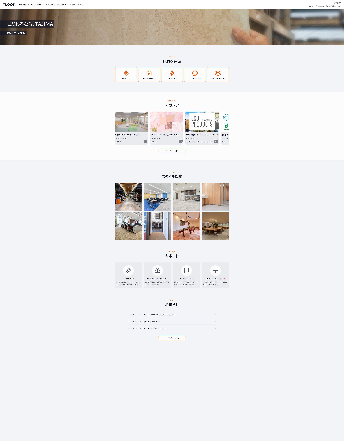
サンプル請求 (332, 6)
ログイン (311, 6)
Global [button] (80, 4)
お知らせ (73, 4)
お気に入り (321, 6)
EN (339, 6)
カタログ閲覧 (50, 4)
